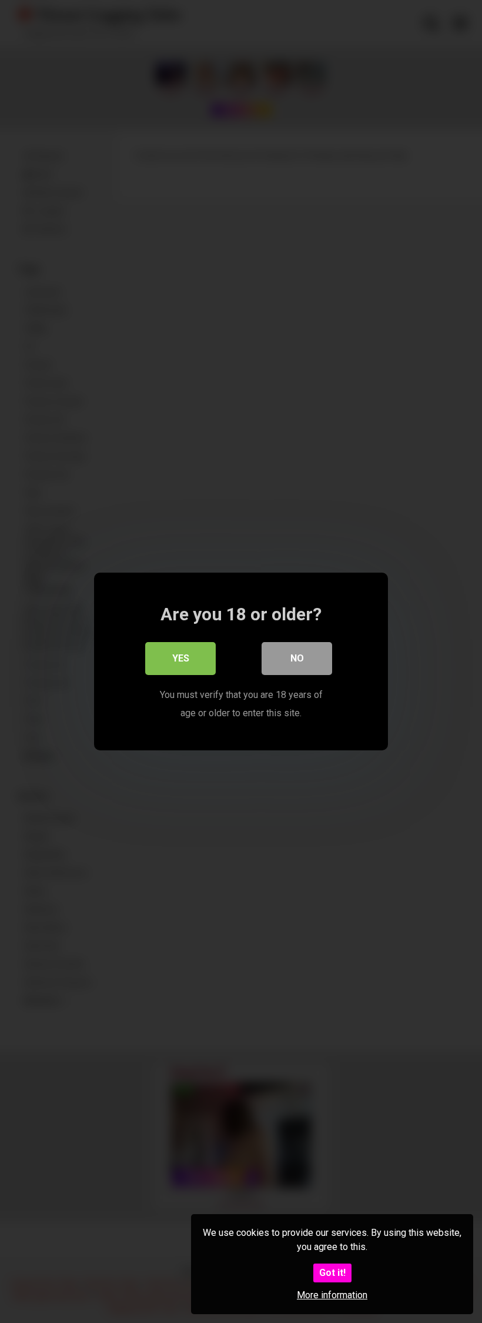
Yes (180, 658)
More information (332, 1295)
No (297, 658)
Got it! (332, 1272)
